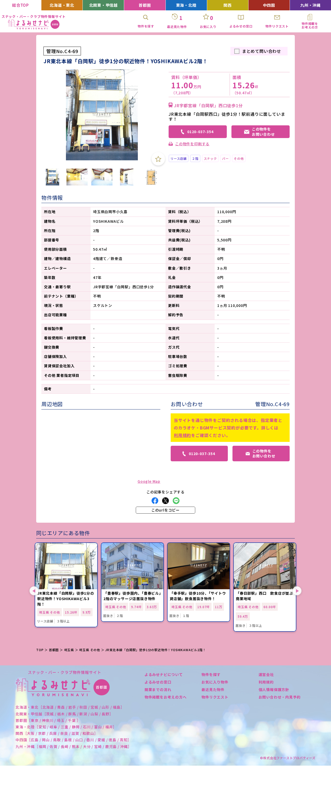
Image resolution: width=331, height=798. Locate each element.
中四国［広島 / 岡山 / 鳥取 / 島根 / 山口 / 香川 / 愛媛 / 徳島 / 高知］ (73, 739)
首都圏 (145, 5)
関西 (227, 5)
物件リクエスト (214, 697)
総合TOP (20, 5)
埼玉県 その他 (89, 650)
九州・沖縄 (310, 5)
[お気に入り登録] (158, 159)
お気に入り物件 (214, 682)
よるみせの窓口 (158, 682)
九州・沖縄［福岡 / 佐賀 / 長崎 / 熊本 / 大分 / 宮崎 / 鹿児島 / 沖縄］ (74, 746)
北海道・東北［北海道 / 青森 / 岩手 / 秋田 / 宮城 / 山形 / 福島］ (70, 707)
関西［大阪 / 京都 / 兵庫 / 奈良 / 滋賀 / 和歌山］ (57, 733)
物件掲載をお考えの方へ (166, 697)
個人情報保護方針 (274, 689)
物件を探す (211, 674)
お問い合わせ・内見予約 (280, 697)
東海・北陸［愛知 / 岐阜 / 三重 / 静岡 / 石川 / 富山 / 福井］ (66, 726)
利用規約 (182, 435)
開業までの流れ (158, 689)
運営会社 (266, 674)
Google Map (149, 481)
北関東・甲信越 (103, 5)
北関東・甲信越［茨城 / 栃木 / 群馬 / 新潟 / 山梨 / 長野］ (64, 713)
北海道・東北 (62, 5)
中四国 (269, 5)
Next (297, 590)
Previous (34, 590)
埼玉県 (69, 650)
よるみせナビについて (164, 674)
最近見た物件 (212, 689)
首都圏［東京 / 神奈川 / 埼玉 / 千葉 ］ (48, 720)
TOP (39, 650)
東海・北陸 (186, 5)
